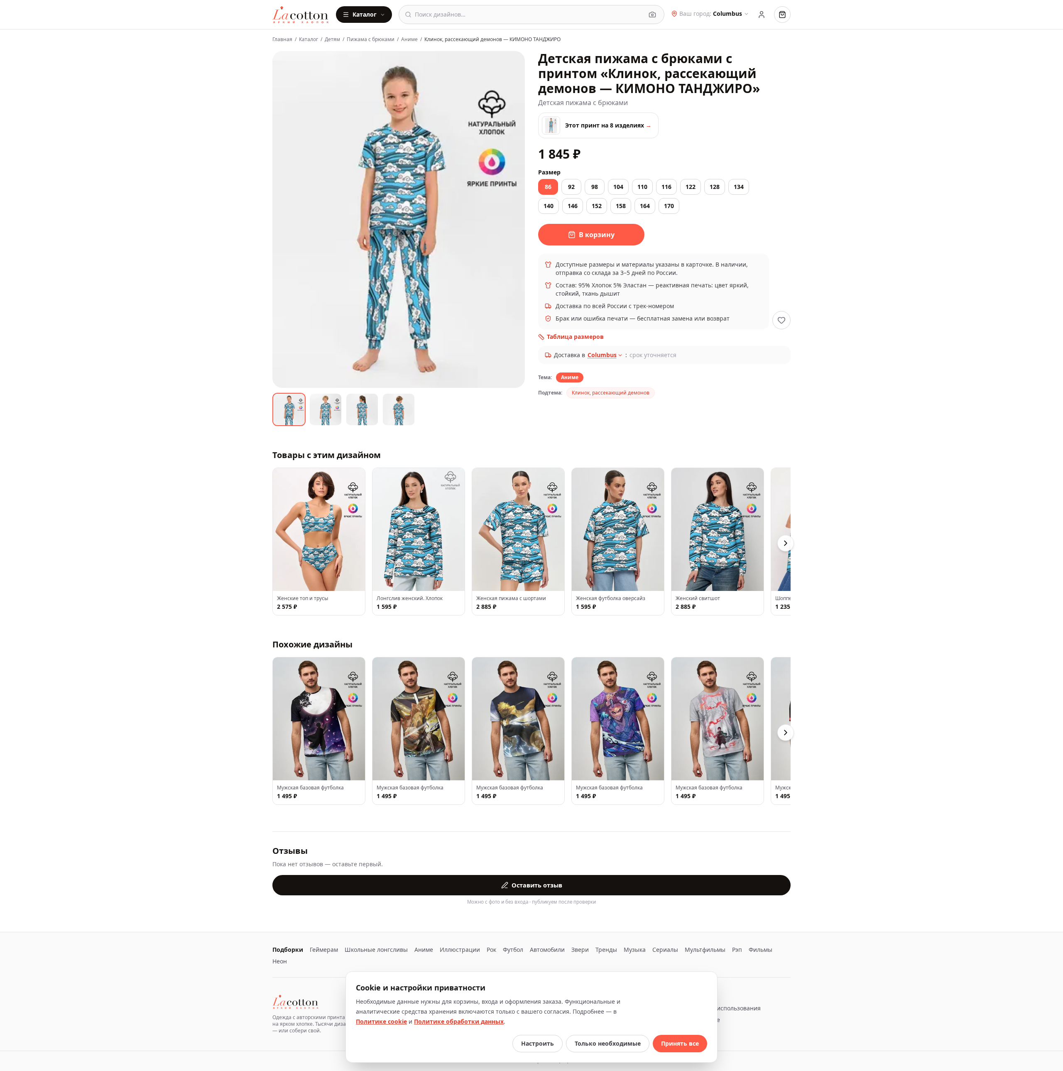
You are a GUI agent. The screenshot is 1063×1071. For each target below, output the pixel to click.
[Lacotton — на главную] (300, 14)
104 (618, 187)
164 (645, 206)
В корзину (597, 234)
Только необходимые (608, 1043)
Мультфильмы (705, 949)
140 (549, 206)
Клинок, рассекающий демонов (610, 392)
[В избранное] (781, 320)
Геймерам (324, 949)
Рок (491, 949)
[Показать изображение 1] (289, 409)
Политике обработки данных (459, 1021)
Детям (332, 39)
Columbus (602, 355)
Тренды (606, 949)
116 (666, 187)
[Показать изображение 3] (362, 409)
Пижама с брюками (370, 39)
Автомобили (547, 949)
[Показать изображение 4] (398, 409)
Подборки (287, 949)
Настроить (537, 1043)
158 (621, 206)
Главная (282, 39)
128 (715, 187)
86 (548, 187)
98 (594, 187)
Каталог (365, 14)
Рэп (737, 949)
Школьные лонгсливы (376, 949)
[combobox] (529, 14)
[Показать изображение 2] (325, 409)
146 (573, 206)
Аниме (409, 39)
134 (739, 187)
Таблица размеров (575, 337)
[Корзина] (782, 14)
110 (642, 187)
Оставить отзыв (537, 885)
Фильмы (760, 949)
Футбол (513, 949)
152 (597, 206)
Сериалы (665, 949)
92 (571, 187)
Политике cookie (381, 1021)
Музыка (635, 949)
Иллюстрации (460, 949)
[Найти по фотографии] (652, 14)
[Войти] (761, 14)
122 (691, 187)
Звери (580, 949)
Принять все (680, 1043)
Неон (279, 961)
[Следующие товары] (785, 543)
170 (669, 206)
